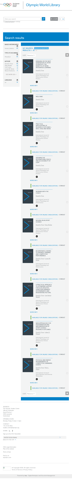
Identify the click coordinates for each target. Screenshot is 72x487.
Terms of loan (7, 452)
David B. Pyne (40, 70)
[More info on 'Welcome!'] (28, 102)
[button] (11, 48)
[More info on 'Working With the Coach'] (28, 196)
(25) (10, 74)
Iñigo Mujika (48, 225)
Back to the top (8, 440)
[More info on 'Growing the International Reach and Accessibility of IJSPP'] (28, 163)
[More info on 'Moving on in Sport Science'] (28, 225)
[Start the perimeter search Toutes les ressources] (43, 19)
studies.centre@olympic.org (11, 427)
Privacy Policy (27, 470)
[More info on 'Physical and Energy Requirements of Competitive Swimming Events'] (28, 365)
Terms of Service (17, 470)
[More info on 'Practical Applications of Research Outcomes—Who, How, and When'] (28, 129)
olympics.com (7, 457)
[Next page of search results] (57, 44)
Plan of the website (8, 449)
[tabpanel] (36, 216)
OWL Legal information (9, 447)
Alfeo (25, 475)
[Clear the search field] (41, 19)
